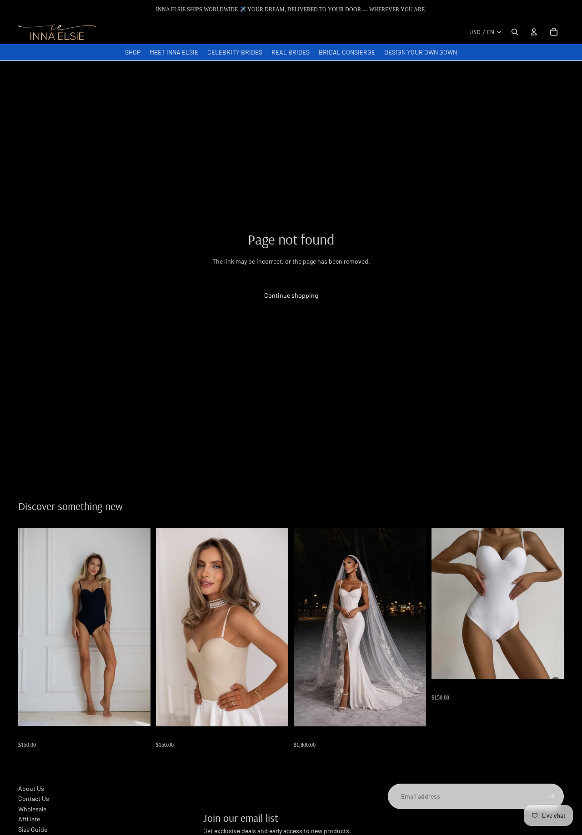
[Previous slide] (31, 627)
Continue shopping (291, 295)
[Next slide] (137, 627)
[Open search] (515, 32)
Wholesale (32, 809)
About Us (31, 788)
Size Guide (32, 829)
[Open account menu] (534, 32)
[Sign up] (551, 796)
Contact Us (33, 798)
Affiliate (29, 819)
